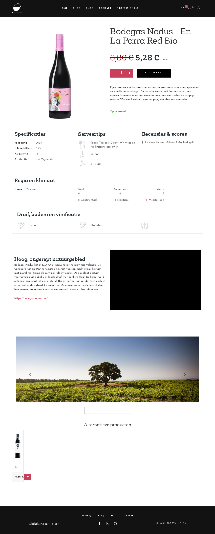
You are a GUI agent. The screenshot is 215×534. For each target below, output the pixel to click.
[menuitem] (64, 8)
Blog (101, 516)
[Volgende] (185, 374)
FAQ (113, 516)
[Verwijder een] (114, 73)
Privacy (86, 516)
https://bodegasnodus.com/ (31, 298)
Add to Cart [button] (154, 73)
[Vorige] (30, 374)
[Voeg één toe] (129, 73)
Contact (127, 516)
